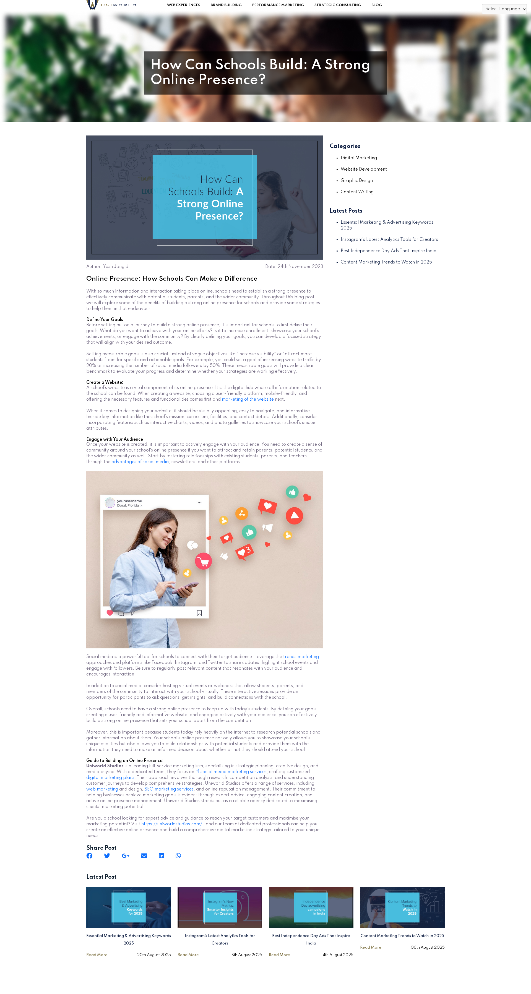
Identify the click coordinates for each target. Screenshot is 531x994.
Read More (97, 955)
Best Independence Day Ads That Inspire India (388, 251)
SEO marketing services (169, 789)
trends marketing (301, 657)
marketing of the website (248, 399)
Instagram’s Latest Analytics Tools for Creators (389, 240)
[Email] (144, 856)
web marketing (102, 789)
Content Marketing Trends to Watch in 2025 (386, 262)
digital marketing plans (110, 778)
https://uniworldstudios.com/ (171, 824)
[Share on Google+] (125, 856)
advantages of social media (140, 462)
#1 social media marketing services (231, 772)
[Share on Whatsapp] (178, 856)
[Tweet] (107, 856)
